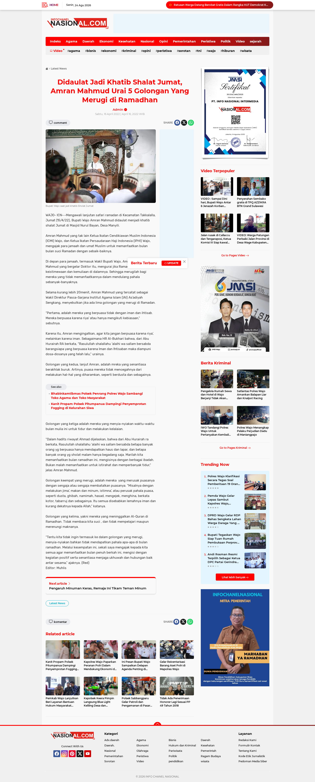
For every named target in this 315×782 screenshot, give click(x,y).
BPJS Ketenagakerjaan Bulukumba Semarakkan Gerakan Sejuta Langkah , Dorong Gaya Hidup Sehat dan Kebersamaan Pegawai (221, 4)
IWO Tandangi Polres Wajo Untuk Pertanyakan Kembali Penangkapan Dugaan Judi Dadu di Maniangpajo (215, 431)
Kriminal (129, 51)
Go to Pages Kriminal (234, 447)
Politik (226, 41)
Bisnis (91, 51)
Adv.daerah (111, 740)
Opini (163, 41)
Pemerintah (208, 750)
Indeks (55, 41)
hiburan (228, 51)
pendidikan (176, 761)
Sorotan (184, 51)
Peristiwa (208, 41)
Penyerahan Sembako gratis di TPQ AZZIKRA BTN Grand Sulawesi (251, 202)
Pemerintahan (184, 41)
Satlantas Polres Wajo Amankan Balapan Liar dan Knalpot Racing (251, 394)
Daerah (88, 41)
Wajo (212, 51)
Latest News (57, 603)
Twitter (81, 759)
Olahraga (142, 750)
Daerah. (109, 745)
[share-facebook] (177, 123)
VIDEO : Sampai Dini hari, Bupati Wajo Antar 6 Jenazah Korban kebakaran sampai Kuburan (216, 202)
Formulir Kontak (249, 745)
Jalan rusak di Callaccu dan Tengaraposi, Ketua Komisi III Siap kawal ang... (216, 239)
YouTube (90, 759)
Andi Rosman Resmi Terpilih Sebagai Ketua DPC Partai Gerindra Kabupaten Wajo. (224, 558)
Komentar (60, 621)
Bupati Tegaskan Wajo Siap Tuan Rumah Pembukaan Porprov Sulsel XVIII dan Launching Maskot (224, 539)
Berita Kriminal (216, 363)
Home (54, 5)
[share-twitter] (184, 123)
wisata (247, 51)
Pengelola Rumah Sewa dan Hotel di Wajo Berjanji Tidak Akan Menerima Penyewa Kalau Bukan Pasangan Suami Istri (216, 394)
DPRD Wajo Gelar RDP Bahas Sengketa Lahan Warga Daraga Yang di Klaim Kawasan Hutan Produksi (224, 519)
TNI (199, 51)
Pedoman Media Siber (252, 761)
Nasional (147, 41)
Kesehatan (126, 41)
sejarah (255, 41)
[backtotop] (157, 726)
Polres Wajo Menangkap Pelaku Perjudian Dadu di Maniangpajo (253, 431)
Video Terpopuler (218, 171)
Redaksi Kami (247, 740)
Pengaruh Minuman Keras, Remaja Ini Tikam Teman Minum (97, 588)
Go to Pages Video (233, 255)
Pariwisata (175, 750)
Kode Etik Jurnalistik (251, 756)
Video (240, 41)
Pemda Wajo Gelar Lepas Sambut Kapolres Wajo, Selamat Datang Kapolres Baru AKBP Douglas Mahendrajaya (224, 500)
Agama (71, 41)
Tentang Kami (247, 750)
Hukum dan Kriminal (182, 745)
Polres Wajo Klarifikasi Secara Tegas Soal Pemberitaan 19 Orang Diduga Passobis (224, 480)
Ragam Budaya (211, 756)
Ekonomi (106, 41)
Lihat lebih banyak (233, 577)
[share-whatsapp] (191, 123)
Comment (60, 122)
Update (172, 263)
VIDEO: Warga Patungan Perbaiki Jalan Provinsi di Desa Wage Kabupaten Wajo (253, 239)
